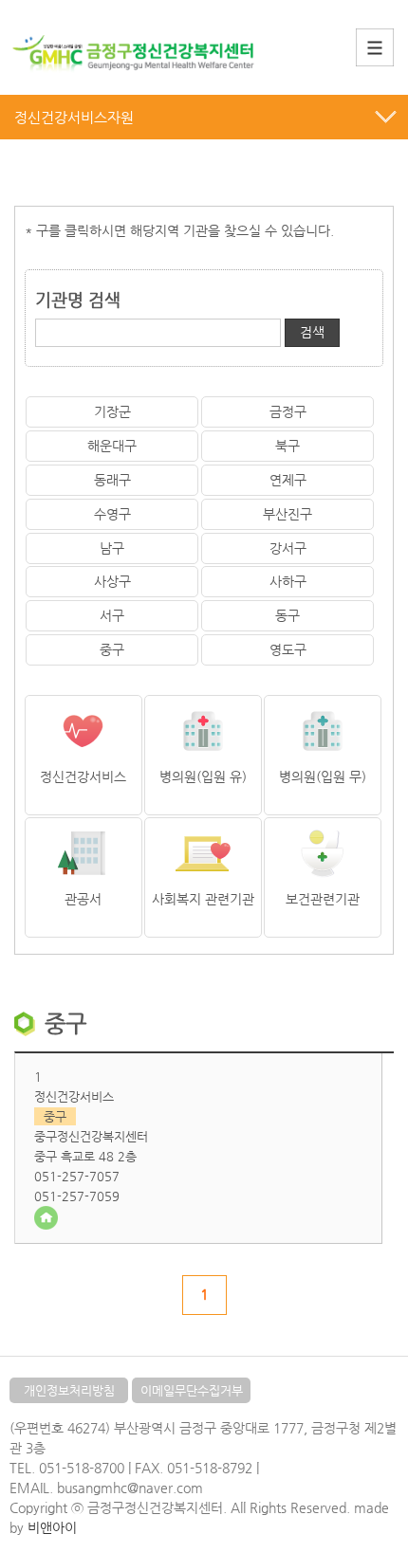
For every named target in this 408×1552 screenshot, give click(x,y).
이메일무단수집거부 (191, 1390)
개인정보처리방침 (69, 1390)
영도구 (287, 649)
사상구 (112, 581)
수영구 (112, 513)
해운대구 (112, 445)
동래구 (112, 479)
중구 (112, 649)
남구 (112, 548)
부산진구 (287, 513)
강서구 (287, 548)
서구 (112, 615)
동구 (287, 615)
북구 (287, 445)
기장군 (112, 411)
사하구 (287, 581)
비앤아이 (52, 1527)
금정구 (287, 411)
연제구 (287, 479)
